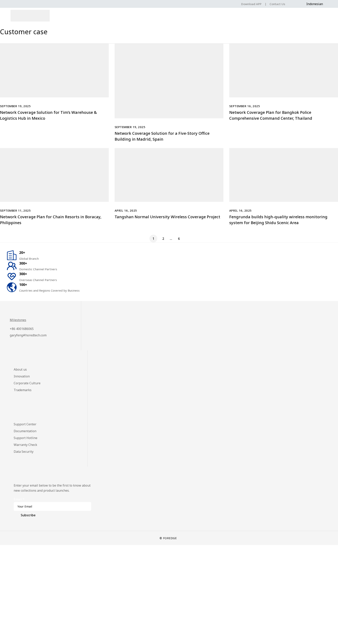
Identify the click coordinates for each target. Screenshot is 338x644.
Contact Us (277, 4)
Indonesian (314, 4)
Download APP (251, 4)
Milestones (18, 320)
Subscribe (28, 515)
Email (19, 499)
